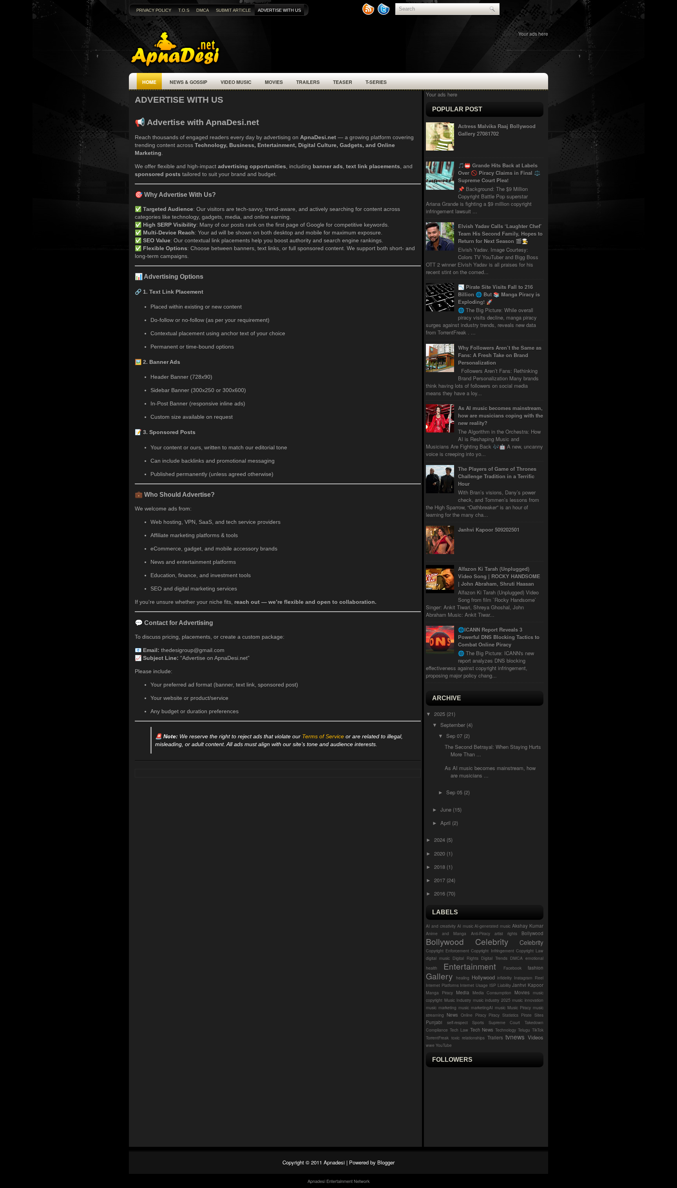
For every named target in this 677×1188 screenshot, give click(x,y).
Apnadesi (334, 1162)
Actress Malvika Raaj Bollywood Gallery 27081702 (497, 129)
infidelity (504, 978)
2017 (440, 880)
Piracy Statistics (503, 1015)
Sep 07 (455, 735)
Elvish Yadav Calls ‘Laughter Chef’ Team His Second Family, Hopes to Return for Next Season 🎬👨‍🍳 (500, 233)
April (446, 823)
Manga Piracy (439, 992)
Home (149, 81)
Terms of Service (323, 736)
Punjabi (434, 1022)
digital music (438, 958)
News (452, 1015)
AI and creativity (441, 926)
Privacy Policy (153, 10)
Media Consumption (492, 992)
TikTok (537, 1030)
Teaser (342, 81)
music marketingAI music (481, 1007)
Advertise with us (279, 10)
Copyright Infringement (492, 951)
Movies (274, 81)
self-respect (457, 1022)
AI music (465, 926)
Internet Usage (474, 985)
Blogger (386, 1162)
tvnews (515, 1036)
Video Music (236, 81)
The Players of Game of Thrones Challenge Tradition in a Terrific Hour (497, 476)
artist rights (505, 933)
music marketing (441, 1007)
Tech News (482, 1029)
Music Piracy (519, 1007)
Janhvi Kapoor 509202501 (489, 529)
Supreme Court (504, 1022)
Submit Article (233, 10)
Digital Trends (494, 958)
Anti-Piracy (480, 933)
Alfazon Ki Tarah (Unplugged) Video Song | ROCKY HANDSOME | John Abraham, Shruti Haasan (499, 576)
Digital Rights (465, 958)
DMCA (202, 10)
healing (462, 978)
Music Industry (457, 1000)
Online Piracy (473, 1015)
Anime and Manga (446, 933)
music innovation (527, 1000)
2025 (440, 714)
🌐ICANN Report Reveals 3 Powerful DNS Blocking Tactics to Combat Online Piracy (498, 637)
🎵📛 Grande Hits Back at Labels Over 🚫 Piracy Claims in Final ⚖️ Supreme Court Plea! (499, 173)
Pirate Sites (532, 1015)
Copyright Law (529, 951)
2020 (440, 853)
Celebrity (531, 942)
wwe (430, 1045)
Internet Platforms (442, 985)
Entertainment (469, 966)
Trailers (308, 81)
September (453, 724)
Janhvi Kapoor (527, 985)
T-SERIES (376, 81)
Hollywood (483, 977)
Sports (478, 1022)
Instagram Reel (528, 978)
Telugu (524, 1030)
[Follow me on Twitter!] (384, 13)
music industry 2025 (491, 1000)
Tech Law (459, 1030)
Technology (505, 1030)
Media (462, 992)
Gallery (439, 976)
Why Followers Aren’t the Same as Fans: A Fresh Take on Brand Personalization (499, 355)
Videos (535, 1037)
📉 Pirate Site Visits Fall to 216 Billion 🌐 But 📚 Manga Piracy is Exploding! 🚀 (499, 294)
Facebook (512, 968)
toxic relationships (468, 1038)
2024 (440, 839)
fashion (535, 968)
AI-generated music (492, 926)
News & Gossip (188, 81)
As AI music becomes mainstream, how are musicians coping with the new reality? (500, 415)
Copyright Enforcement (447, 951)
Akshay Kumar (527, 926)
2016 (440, 893)
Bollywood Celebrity (467, 941)
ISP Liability (500, 985)
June (446, 809)
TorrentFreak (437, 1038)
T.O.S (183, 10)
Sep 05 (455, 792)
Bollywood (532, 933)
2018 (440, 866)
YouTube (444, 1045)
